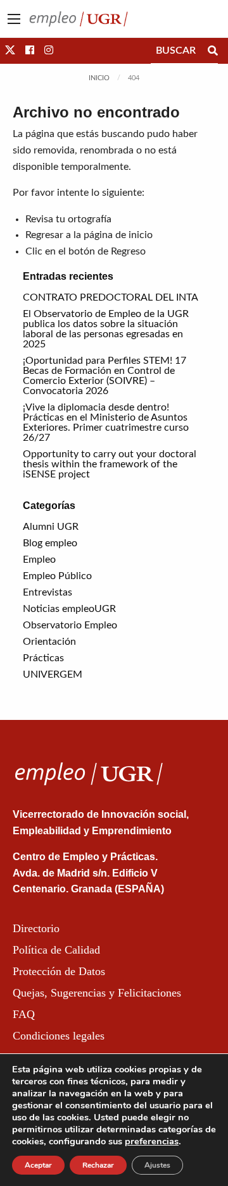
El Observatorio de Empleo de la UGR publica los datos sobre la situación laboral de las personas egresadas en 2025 (106, 329)
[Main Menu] (14, 19)
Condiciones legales (58, 1035)
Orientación (49, 642)
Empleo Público (57, 576)
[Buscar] (213, 50)
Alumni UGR (51, 527)
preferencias (152, 1141)
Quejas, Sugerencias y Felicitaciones (97, 992)
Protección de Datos (59, 971)
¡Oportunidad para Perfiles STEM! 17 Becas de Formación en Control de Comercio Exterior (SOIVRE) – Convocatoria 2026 (104, 376)
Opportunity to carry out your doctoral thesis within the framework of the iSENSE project (109, 464)
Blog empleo (50, 543)
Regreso (128, 251)
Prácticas (43, 658)
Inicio (99, 78)
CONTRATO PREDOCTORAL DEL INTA (110, 297)
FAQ (24, 1014)
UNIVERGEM (52, 674)
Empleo (39, 559)
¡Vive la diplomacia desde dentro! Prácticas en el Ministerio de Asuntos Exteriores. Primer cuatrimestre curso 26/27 (106, 422)
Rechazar (98, 1165)
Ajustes (157, 1165)
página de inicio (118, 235)
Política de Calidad (56, 949)
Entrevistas (47, 592)
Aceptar (38, 1165)
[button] (10, 50)
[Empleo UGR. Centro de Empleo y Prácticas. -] (78, 18)
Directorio (36, 928)
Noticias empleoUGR (69, 609)
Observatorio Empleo (70, 625)
